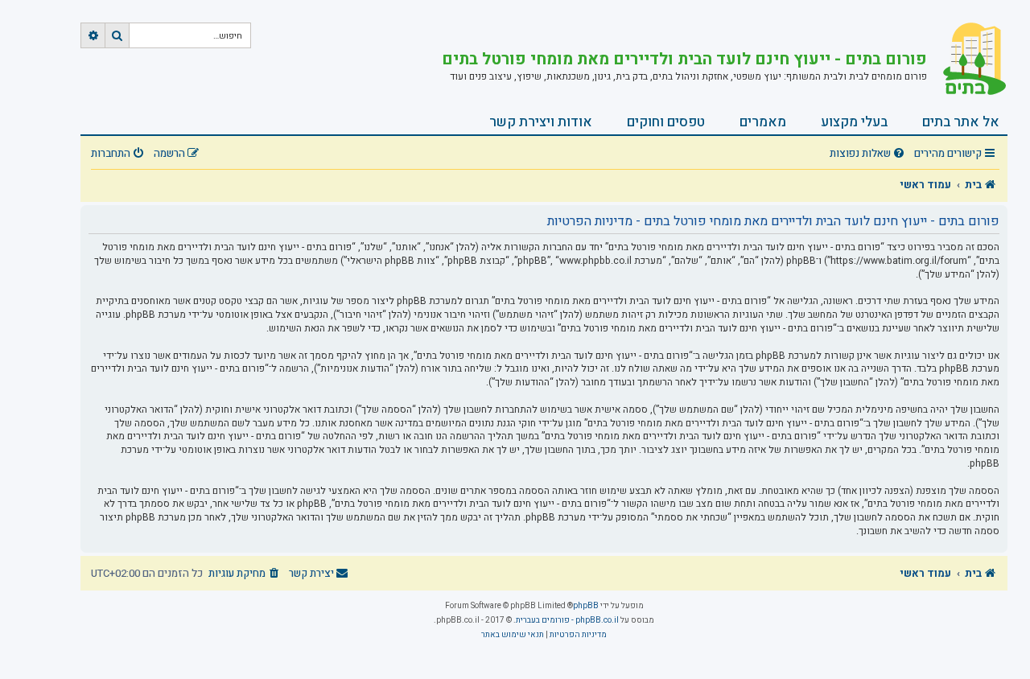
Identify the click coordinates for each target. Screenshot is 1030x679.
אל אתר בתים (960, 122)
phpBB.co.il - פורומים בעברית (567, 620)
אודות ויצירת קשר (540, 122)
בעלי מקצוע (854, 122)
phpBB (586, 605)
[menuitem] (869, 154)
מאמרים (763, 122)
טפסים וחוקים (666, 122)
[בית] (967, 60)
